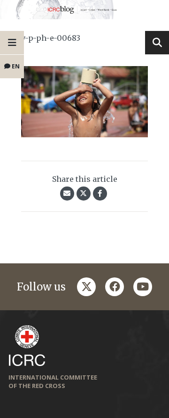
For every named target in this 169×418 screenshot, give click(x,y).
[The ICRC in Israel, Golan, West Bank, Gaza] (84, 9)
